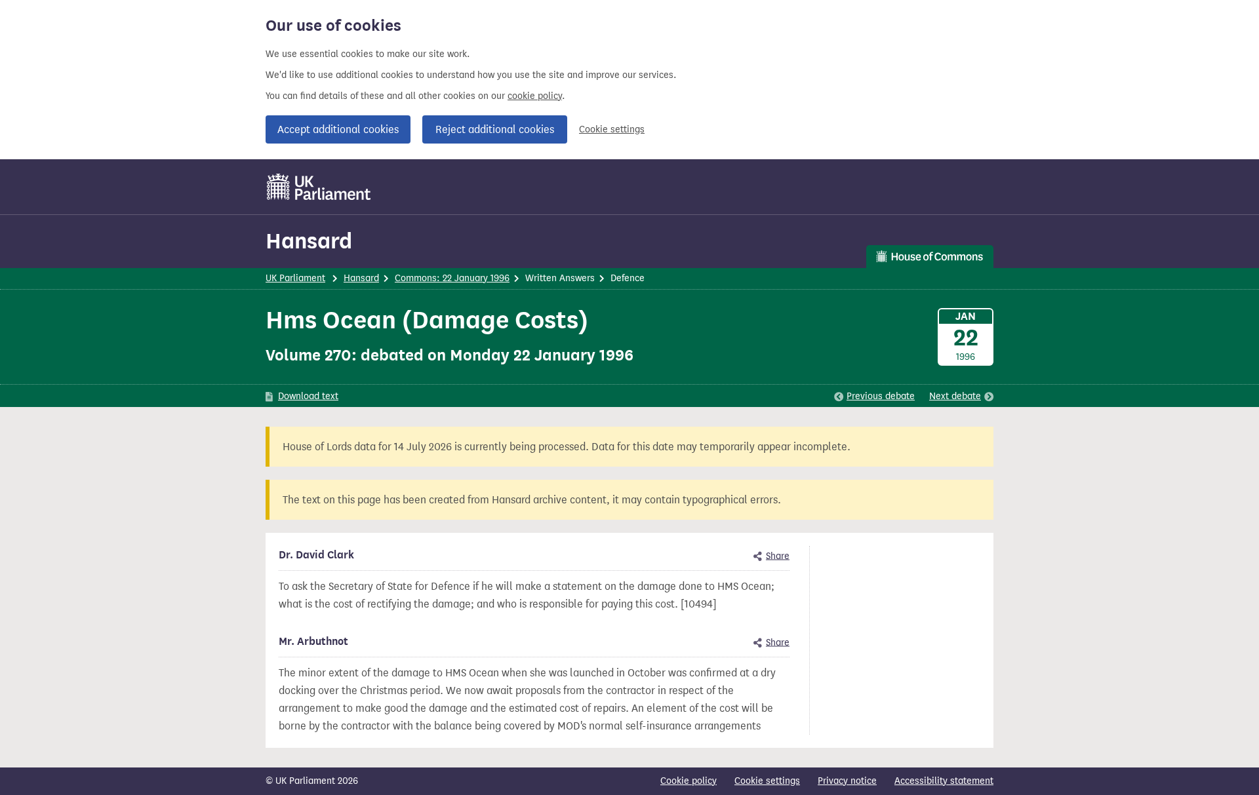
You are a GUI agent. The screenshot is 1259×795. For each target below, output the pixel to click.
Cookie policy (688, 780)
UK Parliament (295, 278)
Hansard (309, 240)
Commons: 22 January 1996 (452, 278)
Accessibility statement (943, 780)
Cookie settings (612, 129)
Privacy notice (847, 780)
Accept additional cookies (338, 129)
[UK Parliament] (319, 186)
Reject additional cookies (494, 129)
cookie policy (535, 96)
